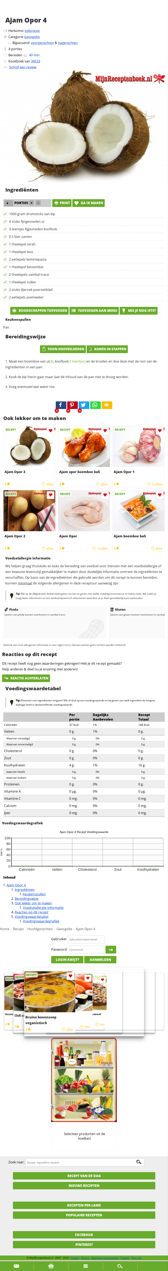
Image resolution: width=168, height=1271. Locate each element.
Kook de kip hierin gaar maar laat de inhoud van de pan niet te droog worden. (69, 377)
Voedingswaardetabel (31, 916)
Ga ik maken (91, 203)
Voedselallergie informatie (43, 907)
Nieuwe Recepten (84, 1185)
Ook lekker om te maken (33, 903)
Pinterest (84, 1244)
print (65, 203)
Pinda (13, 609)
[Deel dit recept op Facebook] (61, 405)
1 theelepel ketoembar (26, 267)
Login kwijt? (67, 959)
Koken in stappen (110, 349)
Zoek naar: (16, 1162)
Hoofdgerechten (40, 929)
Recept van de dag (84, 1176)
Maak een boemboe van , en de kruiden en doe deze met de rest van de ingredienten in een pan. (81, 364)
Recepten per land (84, 1205)
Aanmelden (100, 959)
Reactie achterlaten (29, 678)
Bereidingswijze (27, 898)
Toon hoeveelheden (66, 349)
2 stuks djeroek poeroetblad (30, 289)
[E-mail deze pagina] (107, 405)
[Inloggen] (111, 950)
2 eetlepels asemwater (26, 297)
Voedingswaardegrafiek (41, 921)
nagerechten (68, 43)
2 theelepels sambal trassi (29, 274)
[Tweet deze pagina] (84, 405)
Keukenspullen (34, 894)
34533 (35, 61)
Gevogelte (32, 37)
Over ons (136, 1258)
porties (16, 49)
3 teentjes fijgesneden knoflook (33, 229)
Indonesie (32, 30)
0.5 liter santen (20, 236)
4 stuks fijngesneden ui (26, 221)
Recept (18, 929)
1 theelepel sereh (22, 244)
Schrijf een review (22, 67)
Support (124, 1258)
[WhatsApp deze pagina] (95, 405)
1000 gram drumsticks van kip (32, 214)
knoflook (70, 361)
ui (50, 361)
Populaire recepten (84, 1215)
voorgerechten (42, 43)
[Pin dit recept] (72, 405)
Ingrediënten (25, 889)
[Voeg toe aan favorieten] (50, 431)
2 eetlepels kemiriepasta (28, 259)
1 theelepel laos (21, 252)
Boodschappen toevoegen (42, 310)
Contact (74, 1258)
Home (4, 929)
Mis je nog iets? (141, 310)
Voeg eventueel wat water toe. (32, 386)
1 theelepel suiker (22, 282)
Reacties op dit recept (31, 912)
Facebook (84, 1235)
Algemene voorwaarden (105, 1258)
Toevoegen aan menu (97, 310)
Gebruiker (59, 939)
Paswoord (59, 949)
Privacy (85, 1258)
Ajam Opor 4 (16, 885)
